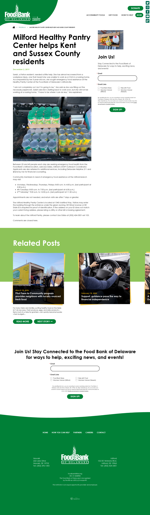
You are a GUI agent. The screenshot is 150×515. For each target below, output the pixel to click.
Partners (77, 432)
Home (45, 432)
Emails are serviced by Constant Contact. (78, 391)
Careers (89, 432)
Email (100, 73)
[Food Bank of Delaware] (75, 454)
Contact (101, 432)
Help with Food (125, 88)
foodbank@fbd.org (75, 473)
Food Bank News (106, 88)
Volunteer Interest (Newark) (126, 91)
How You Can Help (61, 432)
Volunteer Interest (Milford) (106, 91)
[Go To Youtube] (147, 16)
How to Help (127, 15)
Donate (135, 8)
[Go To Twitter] (147, 3)
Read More (22, 321)
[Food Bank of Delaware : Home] (17, 12)
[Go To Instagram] (147, 7)
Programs (22, 27)
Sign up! (117, 109)
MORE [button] (139, 15)
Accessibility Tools (95, 15)
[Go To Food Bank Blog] (147, 21)
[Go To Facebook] (147, 12)
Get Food (113, 15)
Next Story (44, 321)
